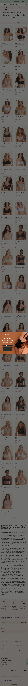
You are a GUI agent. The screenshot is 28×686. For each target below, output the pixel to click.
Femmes (7, 345)
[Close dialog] (26, 333)
